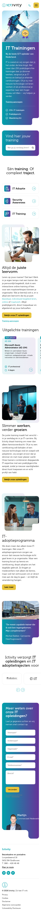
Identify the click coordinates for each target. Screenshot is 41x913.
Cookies (5, 898)
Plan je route (8, 867)
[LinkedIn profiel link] (8, 873)
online (5, 302)
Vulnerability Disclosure (11, 908)
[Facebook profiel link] (13, 873)
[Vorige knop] (18, 690)
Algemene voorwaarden (11, 905)
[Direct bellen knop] (29, 5)
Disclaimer (6, 901)
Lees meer (9, 587)
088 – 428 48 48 (11, 863)
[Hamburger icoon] (36, 5)
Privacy (5, 895)
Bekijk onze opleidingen (15, 479)
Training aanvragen (14, 102)
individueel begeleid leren (24, 299)
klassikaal (6, 299)
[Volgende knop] (23, 690)
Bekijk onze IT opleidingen (16, 315)
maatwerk (15, 302)
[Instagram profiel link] (4, 873)
